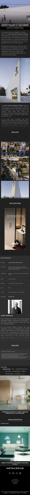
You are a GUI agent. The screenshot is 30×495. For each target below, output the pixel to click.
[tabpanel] (15, 397)
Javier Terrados (7, 315)
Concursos (8, 371)
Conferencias (16, 371)
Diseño (23, 371)
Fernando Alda (11, 296)
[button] (2, 398)
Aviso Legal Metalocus (24, 491)
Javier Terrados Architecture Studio (18, 34)
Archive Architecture (15, 419)
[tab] (6, 369)
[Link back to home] (15, 469)
